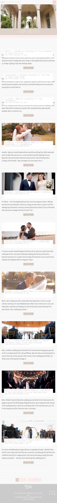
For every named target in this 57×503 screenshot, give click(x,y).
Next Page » (36, 480)
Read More (28, 68)
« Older (5, 472)
